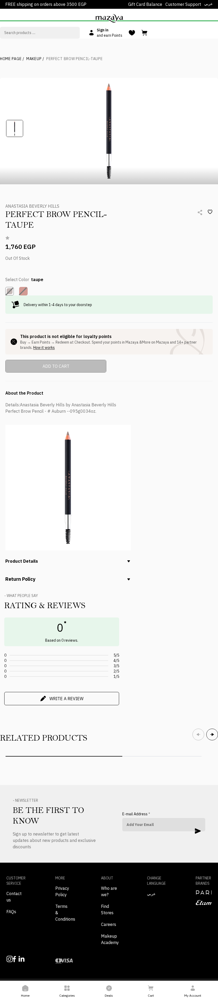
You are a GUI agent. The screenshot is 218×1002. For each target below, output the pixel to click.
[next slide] (212, 734)
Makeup (35, 58)
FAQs (11, 911)
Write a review (66, 698)
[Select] (9, 291)
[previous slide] (198, 734)
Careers (108, 924)
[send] (197, 831)
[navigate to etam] (204, 902)
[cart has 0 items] (144, 33)
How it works (44, 347)
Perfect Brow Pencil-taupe (74, 58)
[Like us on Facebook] (12, 959)
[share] (200, 212)
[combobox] (40, 33)
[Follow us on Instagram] (6, 959)
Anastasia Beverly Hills (32, 206)
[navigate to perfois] (204, 892)
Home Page (12, 58)
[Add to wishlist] (210, 212)
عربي (208, 3)
